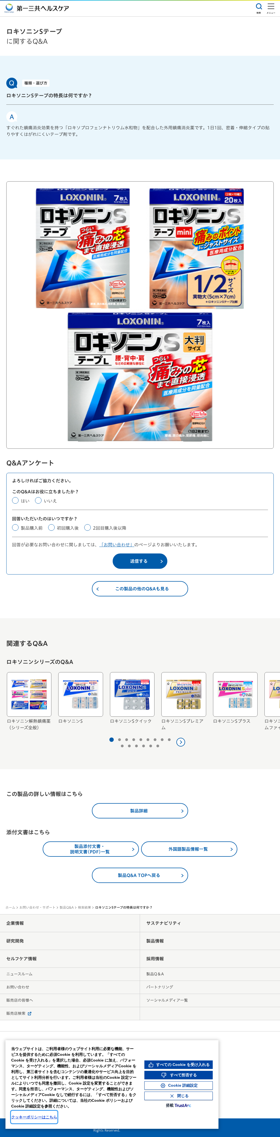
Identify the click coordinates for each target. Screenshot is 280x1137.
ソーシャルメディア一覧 (167, 1000)
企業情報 (15, 923)
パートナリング (159, 987)
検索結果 (84, 907)
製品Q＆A (155, 974)
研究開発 (15, 941)
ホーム (10, 907)
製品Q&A (67, 907)
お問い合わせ (17, 987)
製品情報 (155, 941)
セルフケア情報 (21, 959)
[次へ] (180, 742)
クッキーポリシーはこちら (34, 1117)
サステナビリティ (163, 923)
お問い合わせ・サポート (37, 907)
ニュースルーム (19, 974)
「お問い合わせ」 (116, 545)
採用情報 (155, 959)
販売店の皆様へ (19, 1000)
